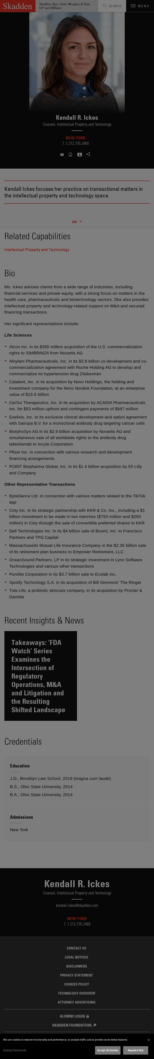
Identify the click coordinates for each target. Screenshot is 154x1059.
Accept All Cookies (107, 1050)
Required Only (136, 1050)
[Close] (148, 1040)
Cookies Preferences (14, 1050)
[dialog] (77, 1046)
